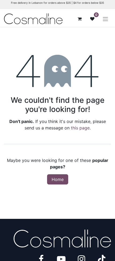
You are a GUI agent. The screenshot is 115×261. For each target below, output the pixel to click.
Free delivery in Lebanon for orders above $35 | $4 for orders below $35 (57, 2)
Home (58, 179)
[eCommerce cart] (79, 18)
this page (80, 127)
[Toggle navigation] (105, 19)
